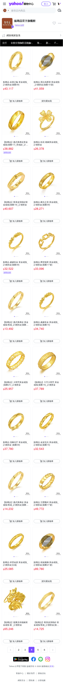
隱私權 (31, 680)
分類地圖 (41, 680)
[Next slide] (28, 61)
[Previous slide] (4, 61)
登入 (46, 3)
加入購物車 (17, 100)
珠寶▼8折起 (40, 42)
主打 (4, 42)
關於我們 (31, 673)
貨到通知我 (46, 100)
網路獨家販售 (13, 35)
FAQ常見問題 (58, 42)
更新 (51, 666)
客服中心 (20, 673)
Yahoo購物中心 (21, 4)
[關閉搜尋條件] (8, 10)
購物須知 (42, 673)
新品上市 (49, 42)
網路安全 (21, 680)
